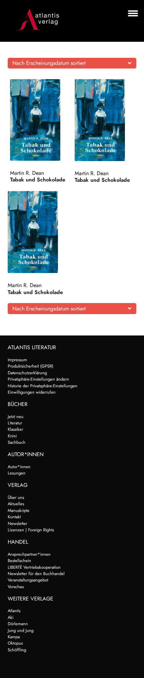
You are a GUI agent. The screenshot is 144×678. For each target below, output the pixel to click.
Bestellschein (19, 560)
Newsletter (17, 523)
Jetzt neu (15, 416)
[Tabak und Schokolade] (41, 120)
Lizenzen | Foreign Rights (31, 530)
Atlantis (14, 610)
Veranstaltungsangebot (28, 580)
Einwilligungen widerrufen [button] (32, 392)
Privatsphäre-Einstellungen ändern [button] (38, 379)
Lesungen (16, 473)
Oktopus (15, 643)
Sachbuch (16, 442)
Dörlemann (18, 624)
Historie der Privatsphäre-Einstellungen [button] (42, 386)
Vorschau (16, 586)
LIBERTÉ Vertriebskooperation (34, 567)
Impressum (17, 360)
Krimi (12, 436)
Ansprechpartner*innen (29, 554)
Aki (10, 617)
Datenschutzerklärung (27, 373)
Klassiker (15, 429)
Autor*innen (19, 466)
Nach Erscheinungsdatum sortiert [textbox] (49, 63)
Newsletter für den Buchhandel (36, 573)
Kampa (14, 637)
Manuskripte (18, 510)
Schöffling (17, 650)
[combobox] (72, 63)
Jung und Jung (20, 630)
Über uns (16, 497)
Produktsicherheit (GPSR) (30, 366)
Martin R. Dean (27, 173)
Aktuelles (16, 504)
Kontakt (14, 517)
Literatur (15, 423)
